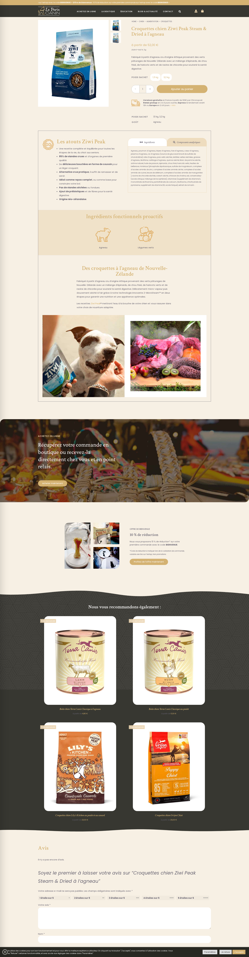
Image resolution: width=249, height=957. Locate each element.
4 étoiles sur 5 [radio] (151, 897)
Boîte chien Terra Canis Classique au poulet (169, 709)
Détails (80, 661)
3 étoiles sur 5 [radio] (117, 897)
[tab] (147, 142)
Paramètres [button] (210, 952)
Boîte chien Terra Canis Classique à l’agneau (80, 709)
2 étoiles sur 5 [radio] (82, 897)
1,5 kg (155, 77)
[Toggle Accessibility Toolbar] (5, 952)
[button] (180, 11)
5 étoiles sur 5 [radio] (186, 897)
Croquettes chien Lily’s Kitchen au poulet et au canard (80, 815)
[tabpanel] (167, 169)
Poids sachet (140, 77)
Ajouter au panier (182, 89)
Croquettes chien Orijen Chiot (169, 815)
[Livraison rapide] (135, 98)
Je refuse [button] (225, 952)
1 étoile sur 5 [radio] (47, 897)
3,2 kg (166, 77)
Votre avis (44, 904)
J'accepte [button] (239, 952)
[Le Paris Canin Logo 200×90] (49, 7)
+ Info (173, 105)
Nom (41, 933)
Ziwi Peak (95, 303)
